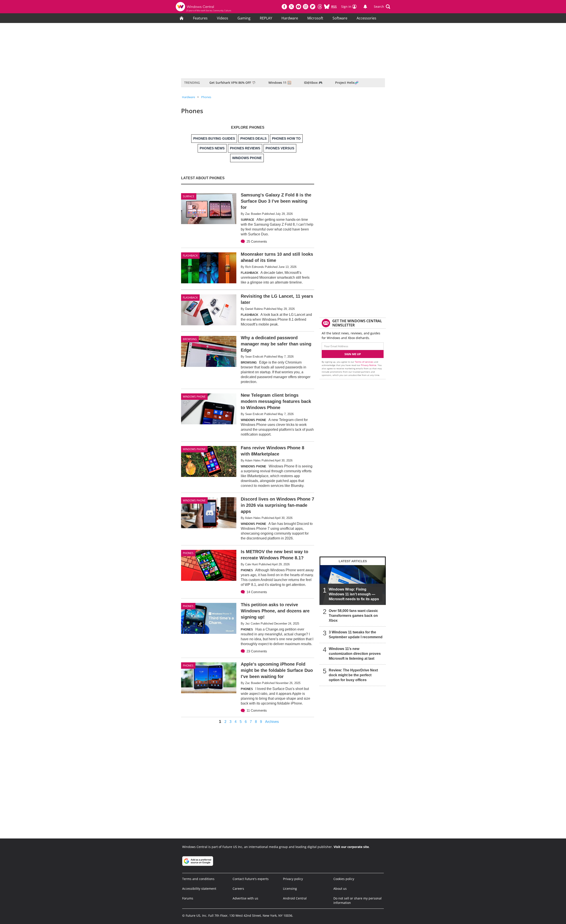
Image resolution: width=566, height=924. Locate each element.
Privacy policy (293, 879)
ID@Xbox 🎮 (313, 82)
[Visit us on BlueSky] (326, 6)
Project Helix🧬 (346, 82)
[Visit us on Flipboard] (312, 6)
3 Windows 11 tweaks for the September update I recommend (355, 634)
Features (200, 18)
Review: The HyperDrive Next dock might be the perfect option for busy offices (353, 675)
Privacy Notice (368, 365)
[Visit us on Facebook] (284, 6)
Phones (206, 97)
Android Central (295, 898)
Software (340, 18)
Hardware (289, 18)
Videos (222, 18)
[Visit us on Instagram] (305, 6)
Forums (187, 898)
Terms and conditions (198, 879)
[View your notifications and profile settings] (365, 6)
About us (340, 888)
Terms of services (364, 361)
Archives (272, 722)
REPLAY (266, 18)
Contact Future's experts (251, 879)
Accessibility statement (199, 888)
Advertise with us (245, 898)
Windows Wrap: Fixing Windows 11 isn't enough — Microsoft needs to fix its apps (354, 594)
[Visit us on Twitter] (291, 6)
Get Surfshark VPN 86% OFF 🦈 (232, 82)
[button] (382, 6)
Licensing (290, 888)
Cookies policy (343, 879)
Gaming (243, 18)
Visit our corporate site (351, 847)
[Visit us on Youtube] (298, 6)
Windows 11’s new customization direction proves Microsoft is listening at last (355, 653)
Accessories (366, 18)
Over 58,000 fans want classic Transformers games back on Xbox (353, 615)
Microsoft (315, 18)
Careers (238, 888)
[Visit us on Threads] (319, 6)
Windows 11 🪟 (279, 82)
